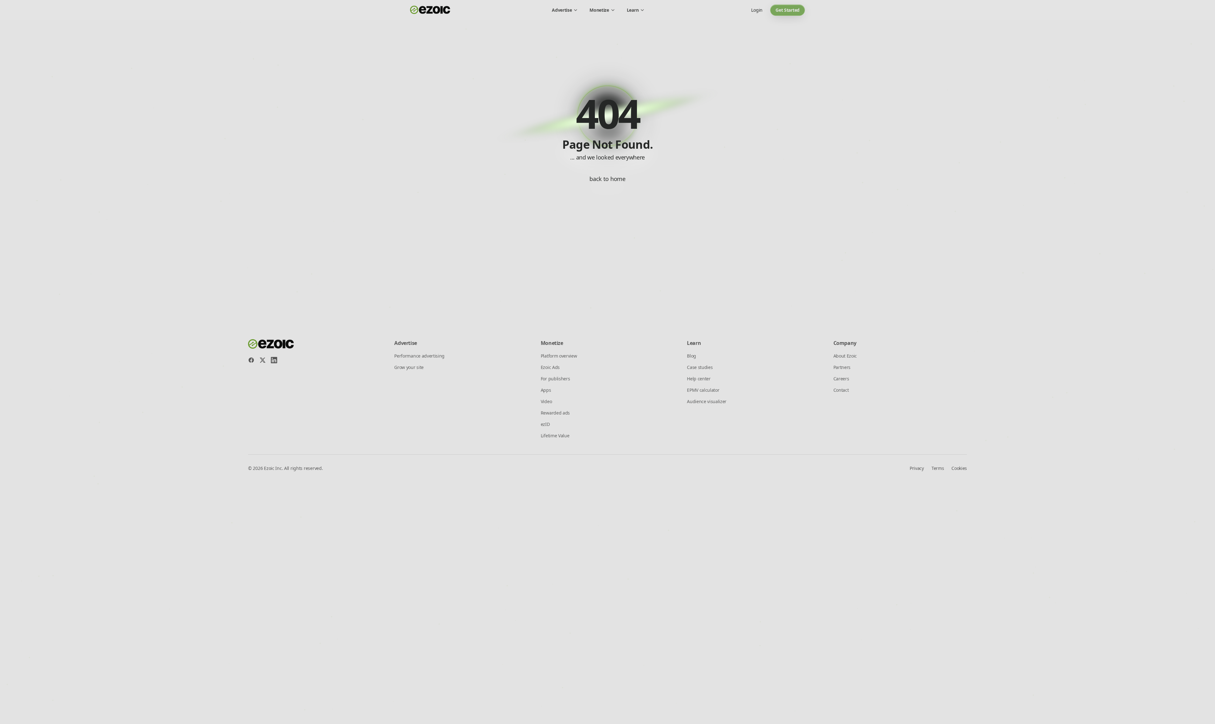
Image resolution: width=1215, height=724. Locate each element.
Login (757, 10)
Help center (698, 379)
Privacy (917, 468)
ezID (545, 424)
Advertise (562, 10)
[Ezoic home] (430, 10)
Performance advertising (419, 356)
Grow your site (409, 367)
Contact (841, 390)
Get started (788, 10)
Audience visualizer (706, 401)
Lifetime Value (555, 436)
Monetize (599, 10)
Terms (938, 468)
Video (546, 401)
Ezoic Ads (550, 367)
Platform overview (559, 356)
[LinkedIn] (274, 360)
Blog (691, 356)
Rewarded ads (555, 413)
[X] (262, 360)
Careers (841, 379)
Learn (633, 10)
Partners (841, 367)
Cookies (959, 468)
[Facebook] (251, 360)
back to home (607, 179)
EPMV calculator (703, 390)
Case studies (700, 367)
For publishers (555, 379)
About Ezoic (845, 356)
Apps (546, 390)
